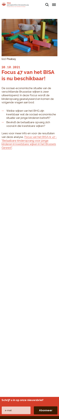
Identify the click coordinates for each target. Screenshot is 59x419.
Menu (54, 2)
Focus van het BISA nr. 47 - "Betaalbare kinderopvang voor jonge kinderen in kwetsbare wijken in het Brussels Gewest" (29, 142)
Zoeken (47, 2)
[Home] (15, 4)
